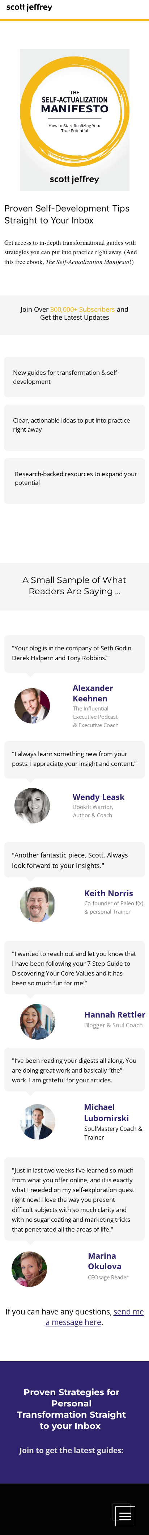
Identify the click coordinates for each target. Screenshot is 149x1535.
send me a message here (95, 1317)
